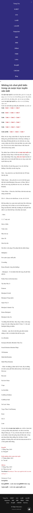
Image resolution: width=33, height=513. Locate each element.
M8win (3, 465)
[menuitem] (16, 466)
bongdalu (4, 480)
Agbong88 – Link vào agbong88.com (13, 487)
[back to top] (29, 509)
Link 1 (7, 108)
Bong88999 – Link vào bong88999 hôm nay (15, 484)
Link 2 (12, 108)
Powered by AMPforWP (16, 509)
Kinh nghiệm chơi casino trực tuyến (10, 456)
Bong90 (3, 447)
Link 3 (18, 108)
